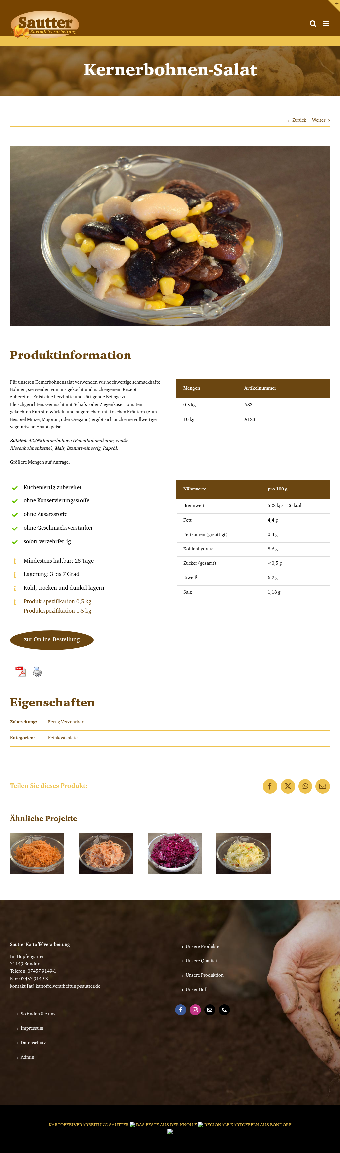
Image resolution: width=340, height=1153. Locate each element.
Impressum (32, 1028)
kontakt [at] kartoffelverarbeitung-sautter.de (55, 986)
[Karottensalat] (37, 853)
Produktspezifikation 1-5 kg (57, 611)
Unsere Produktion (205, 975)
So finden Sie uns (38, 1014)
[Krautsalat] (243, 853)
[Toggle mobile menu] (326, 23)
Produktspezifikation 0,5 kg (57, 602)
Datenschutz (33, 1043)
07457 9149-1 (42, 971)
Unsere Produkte (202, 947)
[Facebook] (180, 1009)
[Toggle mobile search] (313, 23)
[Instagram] (195, 1009)
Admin (27, 1057)
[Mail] (209, 1009)
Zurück (299, 120)
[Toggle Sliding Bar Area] (334, 6)
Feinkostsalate (63, 738)
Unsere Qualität (201, 961)
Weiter (318, 120)
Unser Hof (196, 990)
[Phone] (224, 1009)
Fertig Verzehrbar (65, 722)
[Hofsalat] (106, 853)
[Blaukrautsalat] (175, 853)
